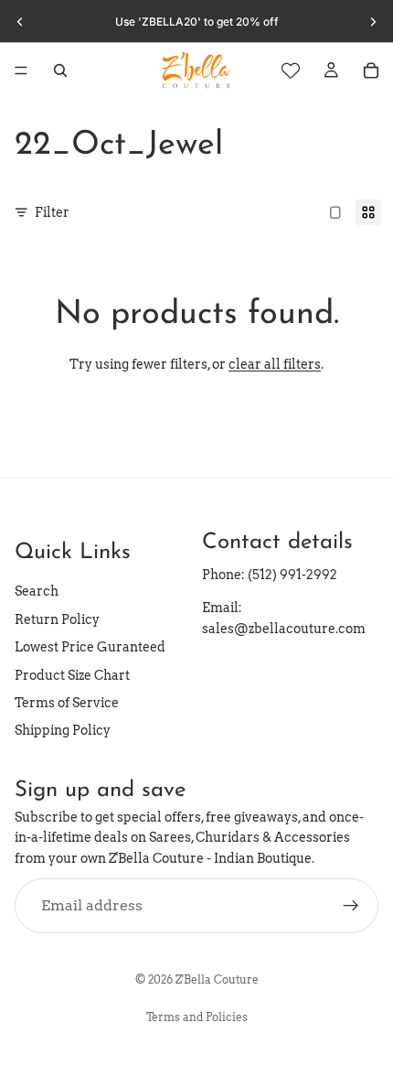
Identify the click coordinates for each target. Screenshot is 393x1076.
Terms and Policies (197, 1017)
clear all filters (274, 364)
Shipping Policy (63, 730)
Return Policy (57, 619)
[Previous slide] (20, 22)
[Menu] (21, 70)
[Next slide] (373, 22)
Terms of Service (67, 702)
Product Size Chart (72, 674)
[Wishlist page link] (290, 70)
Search (36, 591)
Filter (52, 212)
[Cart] (371, 70)
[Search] (60, 70)
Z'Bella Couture (217, 979)
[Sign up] (351, 906)
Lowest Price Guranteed (90, 647)
